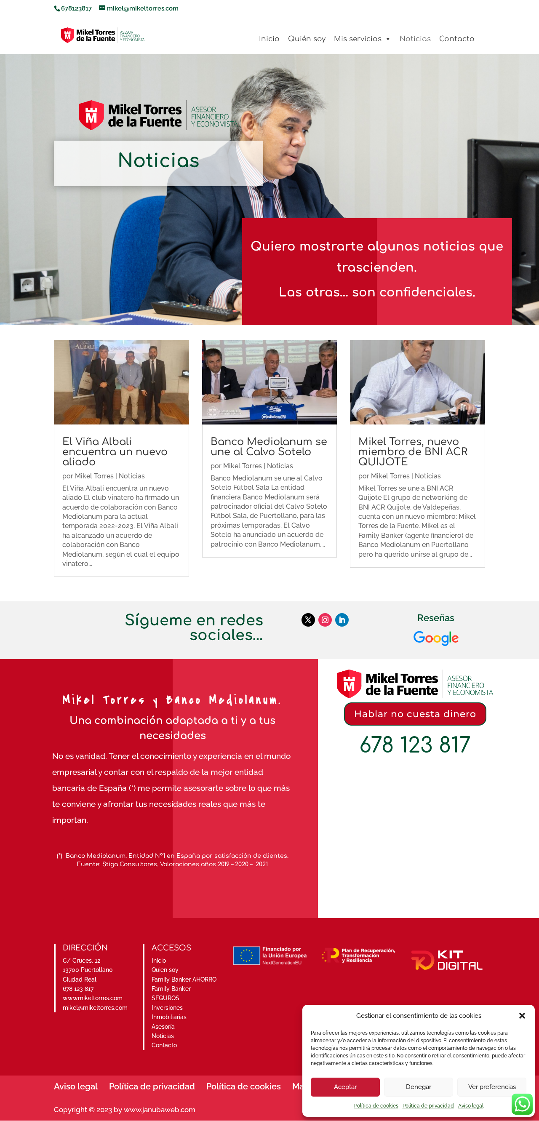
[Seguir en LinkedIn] (342, 620)
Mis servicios (358, 39)
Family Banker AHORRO (184, 979)
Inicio (269, 39)
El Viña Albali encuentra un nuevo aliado (115, 452)
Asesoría (163, 1026)
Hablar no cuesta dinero (415, 714)
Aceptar (345, 1087)
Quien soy (165, 969)
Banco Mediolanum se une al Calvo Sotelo (269, 447)
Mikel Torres (94, 476)
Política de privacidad (428, 1106)
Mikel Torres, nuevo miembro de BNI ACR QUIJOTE (412, 452)
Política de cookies (376, 1106)
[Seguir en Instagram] (325, 620)
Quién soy (307, 39)
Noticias (415, 39)
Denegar (418, 1087)
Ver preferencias (492, 1087)
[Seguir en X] (308, 620)
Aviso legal (470, 1106)
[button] (522, 1016)
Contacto (457, 39)
